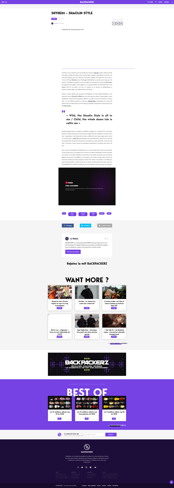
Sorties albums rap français (61, 476)
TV (155, 2)
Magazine (150, 2)
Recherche (172, 2)
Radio (160, 2)
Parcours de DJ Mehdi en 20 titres (110, 478)
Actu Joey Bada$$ (75, 476)
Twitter (117, 23)
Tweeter (87, 225)
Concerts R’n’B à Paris (91, 476)
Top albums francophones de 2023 (110, 474)
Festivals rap (89, 478)
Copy (121, 23)
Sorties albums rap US (60, 474)
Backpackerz (87, 2)
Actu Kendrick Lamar (75, 474)
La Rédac (59, 23)
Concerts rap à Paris (91, 474)
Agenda (166, 2)
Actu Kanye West (75, 478)
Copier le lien (106, 225)
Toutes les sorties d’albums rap (62, 478)
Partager (69, 225)
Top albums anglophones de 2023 (110, 476)
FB (113, 23)
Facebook (107, 238)
